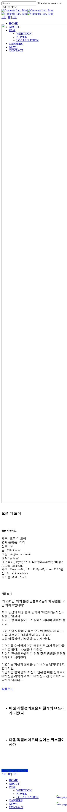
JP (9, 17)
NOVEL (21, 793)
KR (3, 17)
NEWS (13, 803)
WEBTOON (24, 790)
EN (14, 17)
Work (12, 787)
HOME (13, 780)
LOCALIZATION (27, 797)
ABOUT (14, 783)
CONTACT (16, 807)
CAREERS (16, 800)
